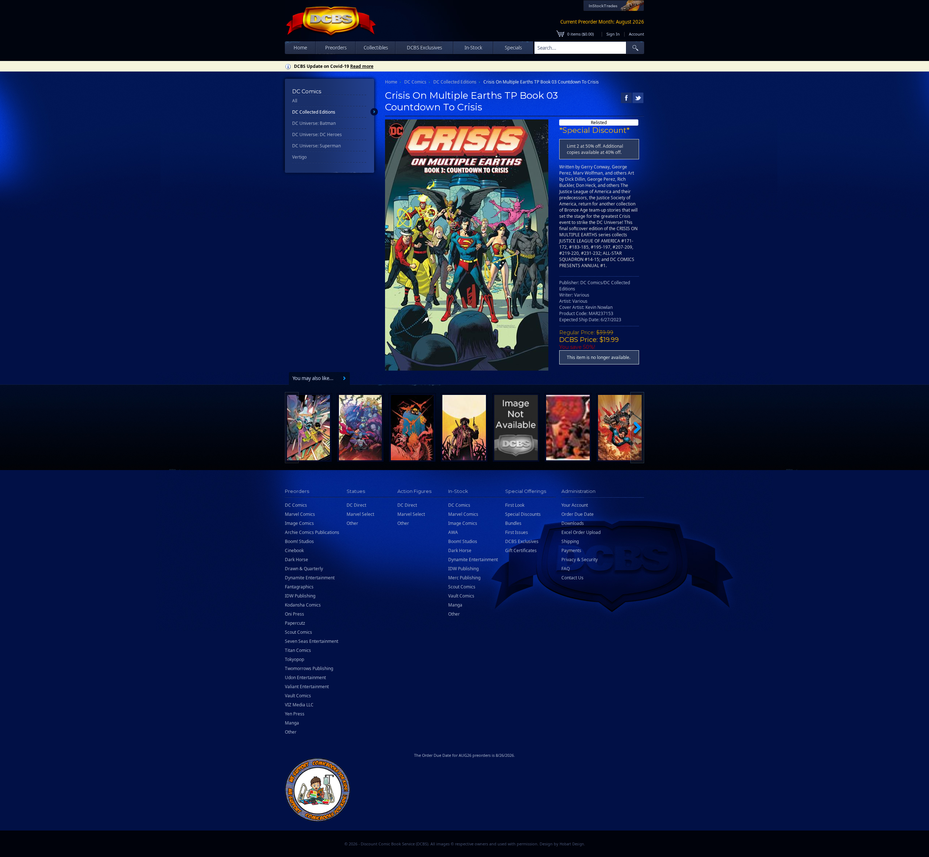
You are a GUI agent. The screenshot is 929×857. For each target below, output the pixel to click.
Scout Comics (298, 632)
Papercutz (295, 623)
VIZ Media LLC (299, 705)
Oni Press (294, 614)
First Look (514, 505)
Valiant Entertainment (307, 686)
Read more (361, 66)
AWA (453, 532)
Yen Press (294, 714)
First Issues (516, 532)
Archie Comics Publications (312, 532)
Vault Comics (298, 696)
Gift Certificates (521, 550)
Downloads (572, 523)
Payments (571, 550)
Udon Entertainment (305, 677)
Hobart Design (572, 844)
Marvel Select (360, 514)
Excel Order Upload (581, 532)
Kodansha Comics (303, 605)
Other (290, 732)
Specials (513, 47)
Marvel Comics (300, 514)
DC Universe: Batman (314, 123)
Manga (292, 723)
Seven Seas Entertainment (311, 641)
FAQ (565, 569)
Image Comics (299, 523)
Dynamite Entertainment (310, 578)
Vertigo (299, 157)
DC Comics (415, 82)
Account (636, 34)
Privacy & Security (579, 559)
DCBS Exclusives (522, 541)
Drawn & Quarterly (304, 569)
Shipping (570, 541)
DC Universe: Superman (316, 146)
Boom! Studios (299, 541)
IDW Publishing (300, 596)
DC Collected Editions (313, 112)
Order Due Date (577, 514)
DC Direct (356, 505)
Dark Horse (296, 559)
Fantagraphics (299, 587)
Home (300, 47)
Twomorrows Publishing (309, 668)
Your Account (574, 505)
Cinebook (294, 550)
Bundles (513, 523)
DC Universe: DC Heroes (317, 134)
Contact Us (572, 578)
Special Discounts (523, 514)
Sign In (613, 34)
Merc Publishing (464, 578)
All (294, 101)
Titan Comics (298, 650)
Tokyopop (294, 659)
